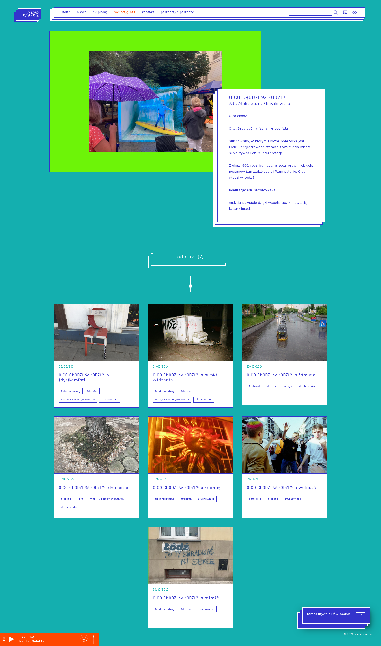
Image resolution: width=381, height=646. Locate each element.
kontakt (148, 12)
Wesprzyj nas (124, 12)
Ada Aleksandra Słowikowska (259, 104)
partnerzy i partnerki (178, 12)
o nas (81, 12)
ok (360, 615)
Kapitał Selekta (31, 641)
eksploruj (100, 12)
